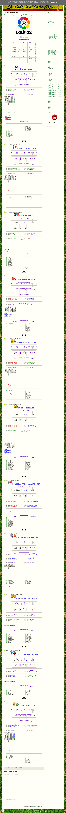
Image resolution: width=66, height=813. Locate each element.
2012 (48, 106)
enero (49, 81)
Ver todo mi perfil (49, 126)
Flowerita (32, 806)
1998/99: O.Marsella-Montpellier (52, 49)
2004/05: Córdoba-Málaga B (52, 54)
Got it (57, 2)
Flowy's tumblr (50, 21)
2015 (48, 102)
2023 (48, 62)
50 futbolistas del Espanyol (51, 34)
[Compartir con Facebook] (20, 767)
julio (49, 74)
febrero (50, 80)
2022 (48, 63)
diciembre (50, 68)
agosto (50, 73)
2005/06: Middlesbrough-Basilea (52, 51)
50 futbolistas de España (51, 37)
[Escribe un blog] (17, 767)
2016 (48, 101)
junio (49, 75)
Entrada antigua (41, 797)
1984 (48, 112)
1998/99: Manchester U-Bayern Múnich (53, 52)
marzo (49, 79)
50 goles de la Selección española (52, 33)
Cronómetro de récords (51, 20)
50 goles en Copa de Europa (52, 38)
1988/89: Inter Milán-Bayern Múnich (53, 48)
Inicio (24, 797)
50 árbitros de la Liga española (52, 35)
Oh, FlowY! (49, 23)
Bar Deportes (49, 18)
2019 (48, 67)
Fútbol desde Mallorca (51, 22)
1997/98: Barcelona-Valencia (52, 53)
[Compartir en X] (19, 767)
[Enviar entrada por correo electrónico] (15, 767)
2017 (48, 100)
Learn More (53, 2)
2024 (48, 61)
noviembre (50, 69)
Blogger (41, 806)
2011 (48, 107)
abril (49, 78)
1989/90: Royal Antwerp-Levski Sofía (53, 50)
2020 (48, 66)
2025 (48, 60)
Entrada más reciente (7, 797)
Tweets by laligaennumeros (51, 12)
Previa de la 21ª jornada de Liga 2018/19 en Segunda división (22, 15)
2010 (48, 108)
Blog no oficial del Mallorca (51, 19)
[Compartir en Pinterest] (21, 767)
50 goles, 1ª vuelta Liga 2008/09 (52, 36)
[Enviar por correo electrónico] (16, 767)
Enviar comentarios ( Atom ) (12, 799)
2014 (48, 103)
